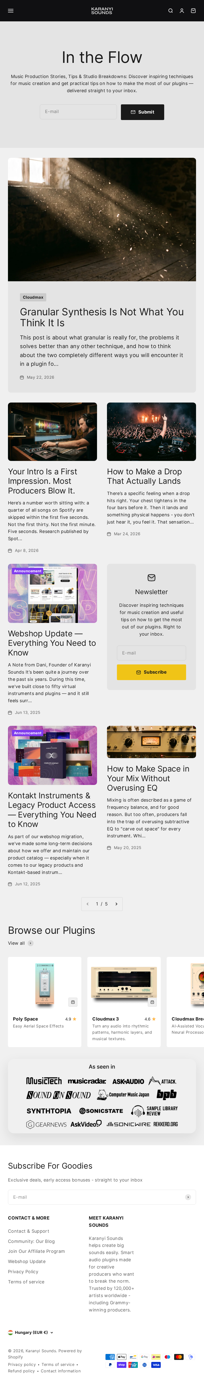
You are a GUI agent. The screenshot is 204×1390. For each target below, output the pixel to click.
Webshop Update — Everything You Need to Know (52, 643)
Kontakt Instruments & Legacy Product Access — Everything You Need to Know (52, 810)
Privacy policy (22, 1364)
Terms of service (26, 1281)
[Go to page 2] (116, 904)
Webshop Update (27, 1261)
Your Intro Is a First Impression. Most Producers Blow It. (42, 481)
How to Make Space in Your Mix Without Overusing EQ (148, 778)
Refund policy (21, 1370)
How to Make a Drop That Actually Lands (144, 476)
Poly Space (25, 1019)
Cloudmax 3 (105, 1019)
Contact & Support (28, 1231)
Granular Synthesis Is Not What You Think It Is (102, 317)
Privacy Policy (23, 1271)
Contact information (61, 1370)
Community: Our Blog (31, 1241)
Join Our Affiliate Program (36, 1251)
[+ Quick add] (72, 1002)
